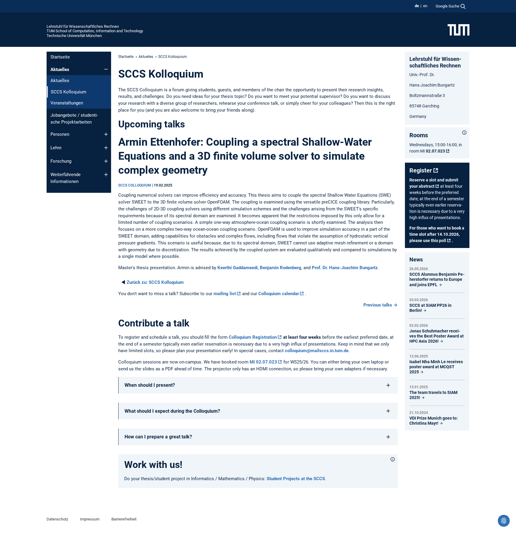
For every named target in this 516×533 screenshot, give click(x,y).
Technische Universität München (74, 35)
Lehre (56, 147)
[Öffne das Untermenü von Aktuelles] (106, 69)
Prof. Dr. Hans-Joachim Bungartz (345, 267)
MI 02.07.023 (263, 362)
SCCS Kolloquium (155, 282)
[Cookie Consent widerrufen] (504, 521)
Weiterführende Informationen (65, 178)
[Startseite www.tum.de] (458, 29)
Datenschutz (57, 519)
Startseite (60, 57)
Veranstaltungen (66, 103)
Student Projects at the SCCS (296, 478)
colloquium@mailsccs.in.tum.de (316, 350)
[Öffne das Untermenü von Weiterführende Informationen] (106, 174)
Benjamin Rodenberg (280, 267)
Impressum (89, 519)
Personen (59, 134)
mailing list (225, 293)
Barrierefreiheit (123, 519)
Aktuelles (59, 69)
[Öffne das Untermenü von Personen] (106, 134)
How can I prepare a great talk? (158, 437)
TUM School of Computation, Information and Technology (95, 31)
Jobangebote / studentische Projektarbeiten (74, 119)
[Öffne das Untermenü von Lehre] (106, 147)
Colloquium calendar (278, 293)
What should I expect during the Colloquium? (172, 411)
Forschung (60, 161)
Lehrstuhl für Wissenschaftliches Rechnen (83, 26)
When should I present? (150, 385)
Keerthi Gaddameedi (237, 267)
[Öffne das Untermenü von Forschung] (106, 161)
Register (420, 170)
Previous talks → (380, 305)
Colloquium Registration (253, 337)
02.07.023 (435, 151)
